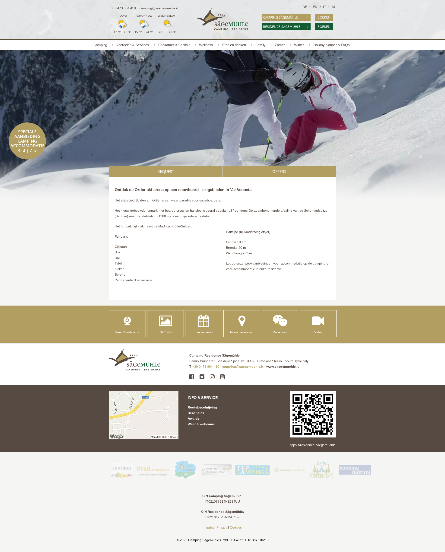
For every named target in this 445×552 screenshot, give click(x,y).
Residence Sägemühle (282, 26)
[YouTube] (222, 377)
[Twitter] (202, 377)
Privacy (221, 527)
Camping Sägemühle (280, 17)
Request (165, 171)
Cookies (236, 527)
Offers (279, 171)
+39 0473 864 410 (122, 8)
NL (334, 7)
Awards (194, 418)
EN (315, 7)
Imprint (208, 527)
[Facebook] (193, 377)
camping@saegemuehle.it (159, 8)
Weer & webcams (201, 424)
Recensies (196, 413)
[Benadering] (143, 415)
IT (324, 7)
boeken (324, 17)
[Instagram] (212, 377)
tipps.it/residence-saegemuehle (313, 445)
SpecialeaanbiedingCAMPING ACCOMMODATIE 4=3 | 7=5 (27, 141)
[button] (313, 414)
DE (305, 7)
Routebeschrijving (202, 407)
